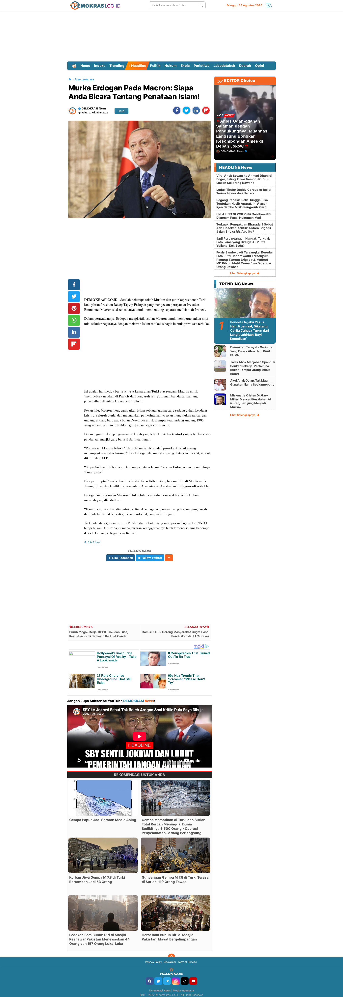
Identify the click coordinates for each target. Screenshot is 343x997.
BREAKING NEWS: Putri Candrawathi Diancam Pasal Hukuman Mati (243, 216)
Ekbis (185, 66)
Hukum (171, 66)
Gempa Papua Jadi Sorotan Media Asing (102, 820)
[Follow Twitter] (158, 981)
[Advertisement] (171, 35)
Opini (259, 66)
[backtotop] (171, 957)
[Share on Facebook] (176, 110)
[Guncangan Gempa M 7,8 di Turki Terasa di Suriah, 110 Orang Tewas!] (175, 855)
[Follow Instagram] (176, 981)
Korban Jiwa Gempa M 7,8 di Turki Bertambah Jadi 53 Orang (97, 879)
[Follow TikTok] (185, 981)
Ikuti (121, 111)
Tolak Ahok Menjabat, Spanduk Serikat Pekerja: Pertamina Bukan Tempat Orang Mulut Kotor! (252, 368)
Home (85, 66)
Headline (138, 66)
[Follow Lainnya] (169, 557)
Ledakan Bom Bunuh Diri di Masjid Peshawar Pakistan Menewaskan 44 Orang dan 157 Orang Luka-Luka (99, 939)
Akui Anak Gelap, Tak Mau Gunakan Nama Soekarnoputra (252, 382)
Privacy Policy (153, 961)
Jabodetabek (224, 66)
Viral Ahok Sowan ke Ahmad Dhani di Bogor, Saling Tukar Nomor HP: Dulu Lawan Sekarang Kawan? (244, 179)
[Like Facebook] (150, 981)
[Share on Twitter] (186, 110)
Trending (116, 66)
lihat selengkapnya (243, 273)
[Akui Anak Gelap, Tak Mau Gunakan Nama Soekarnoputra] (220, 384)
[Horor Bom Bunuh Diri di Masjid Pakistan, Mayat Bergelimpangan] (175, 913)
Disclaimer (170, 961)
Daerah (245, 66)
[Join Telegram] (167, 981)
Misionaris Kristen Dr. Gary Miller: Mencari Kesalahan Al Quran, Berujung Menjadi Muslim (250, 401)
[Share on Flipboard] (206, 110)
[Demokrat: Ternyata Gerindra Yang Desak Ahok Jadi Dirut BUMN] (220, 351)
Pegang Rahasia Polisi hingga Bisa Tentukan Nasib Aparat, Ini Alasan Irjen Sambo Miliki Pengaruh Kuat (242, 203)
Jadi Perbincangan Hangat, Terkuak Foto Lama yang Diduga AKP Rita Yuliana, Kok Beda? (243, 242)
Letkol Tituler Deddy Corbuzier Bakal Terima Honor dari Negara (243, 191)
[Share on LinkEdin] (196, 110)
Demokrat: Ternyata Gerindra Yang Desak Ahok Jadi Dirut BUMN (251, 351)
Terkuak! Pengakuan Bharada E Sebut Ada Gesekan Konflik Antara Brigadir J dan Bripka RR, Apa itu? (244, 228)
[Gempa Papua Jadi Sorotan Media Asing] (103, 798)
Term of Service (187, 961)
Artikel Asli (92, 541)
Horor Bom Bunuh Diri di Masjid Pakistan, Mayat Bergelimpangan (169, 937)
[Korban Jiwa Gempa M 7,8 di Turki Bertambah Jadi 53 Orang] (103, 855)
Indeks (99, 66)
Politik (155, 66)
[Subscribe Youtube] (193, 981)
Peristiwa (201, 66)
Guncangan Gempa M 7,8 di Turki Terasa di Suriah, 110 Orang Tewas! (175, 879)
